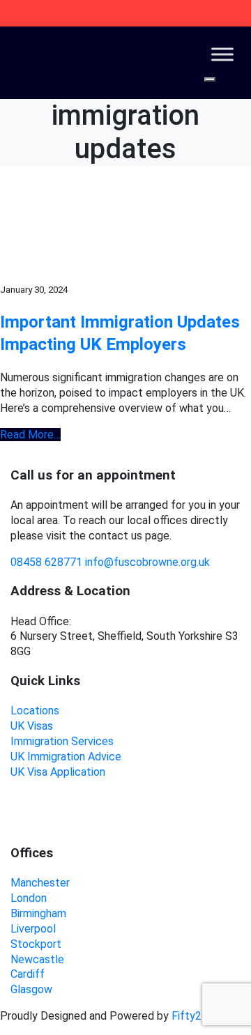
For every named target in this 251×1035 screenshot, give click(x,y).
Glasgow (31, 989)
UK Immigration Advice (65, 756)
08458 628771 (46, 562)
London (28, 898)
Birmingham (38, 913)
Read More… (30, 434)
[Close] (209, 79)
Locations (34, 710)
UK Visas (31, 726)
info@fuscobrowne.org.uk (147, 562)
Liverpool (33, 928)
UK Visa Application (57, 772)
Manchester (40, 882)
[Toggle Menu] (222, 54)
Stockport (35, 944)
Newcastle (37, 959)
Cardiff (27, 974)
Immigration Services (62, 741)
